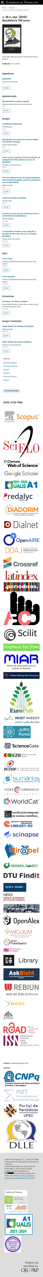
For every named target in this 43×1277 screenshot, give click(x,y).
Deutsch (6, 373)
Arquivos (12, 8)
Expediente (6, 79)
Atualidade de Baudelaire (12, 124)
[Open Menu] (2, 2)
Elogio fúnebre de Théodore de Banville (17, 326)
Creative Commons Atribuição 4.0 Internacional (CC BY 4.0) (20, 1177)
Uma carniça (7, 258)
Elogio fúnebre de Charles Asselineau (17, 342)
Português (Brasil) (10, 366)
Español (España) (10, 363)
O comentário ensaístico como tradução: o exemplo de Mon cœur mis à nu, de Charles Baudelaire (19, 233)
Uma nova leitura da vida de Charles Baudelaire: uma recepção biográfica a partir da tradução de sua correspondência (21, 179)
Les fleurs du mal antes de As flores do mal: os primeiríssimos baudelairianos (20, 214)
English (6, 369)
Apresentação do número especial (15, 101)
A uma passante (8, 276)
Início (4, 8)
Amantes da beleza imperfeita (14, 198)
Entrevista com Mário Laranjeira (15, 301)
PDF (7, 88)
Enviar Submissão (11, 390)
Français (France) (10, 376)
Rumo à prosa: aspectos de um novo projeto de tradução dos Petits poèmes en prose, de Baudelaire (21, 159)
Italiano (6, 380)
